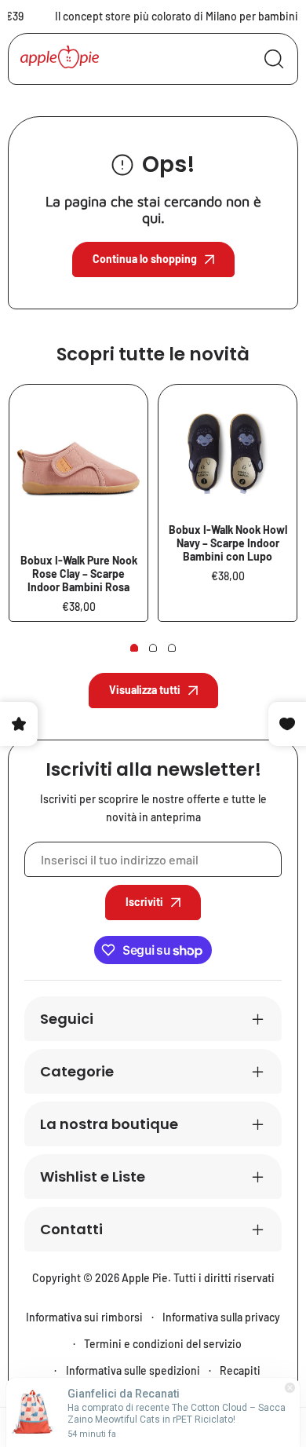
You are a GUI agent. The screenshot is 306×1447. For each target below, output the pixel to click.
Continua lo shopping (145, 258)
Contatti (71, 1229)
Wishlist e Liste (92, 1176)
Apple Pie (145, 1277)
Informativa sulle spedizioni (133, 1370)
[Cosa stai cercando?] (274, 59)
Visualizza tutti (144, 689)
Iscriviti (144, 901)
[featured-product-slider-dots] (134, 647)
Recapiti (240, 1370)
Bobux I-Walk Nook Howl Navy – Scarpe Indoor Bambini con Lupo (228, 543)
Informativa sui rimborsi (84, 1317)
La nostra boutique (109, 1124)
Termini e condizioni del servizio (163, 1343)
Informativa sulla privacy (221, 1317)
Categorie (77, 1071)
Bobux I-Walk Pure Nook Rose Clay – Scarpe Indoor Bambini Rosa (78, 574)
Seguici (66, 1019)
